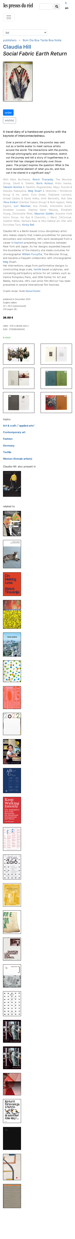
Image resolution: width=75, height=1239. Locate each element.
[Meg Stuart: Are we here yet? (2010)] (13, 1031)
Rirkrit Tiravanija (43, 179)
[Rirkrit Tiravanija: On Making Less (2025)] (13, 583)
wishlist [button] (9, 120)
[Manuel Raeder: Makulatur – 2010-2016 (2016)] (13, 838)
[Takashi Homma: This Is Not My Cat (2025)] (13, 554)
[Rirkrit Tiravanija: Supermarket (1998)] (13, 1195)
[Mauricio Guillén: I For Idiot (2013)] (13, 975)
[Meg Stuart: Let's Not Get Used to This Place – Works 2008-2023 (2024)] (13, 483)
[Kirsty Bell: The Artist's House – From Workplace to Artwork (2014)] (13, 894)
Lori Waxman (22, 206)
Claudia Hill (17, 47)
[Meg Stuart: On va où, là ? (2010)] (13, 1057)
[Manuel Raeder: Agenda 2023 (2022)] (13, 697)
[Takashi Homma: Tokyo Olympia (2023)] (13, 644)
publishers (9, 40)
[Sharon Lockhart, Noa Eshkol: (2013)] (13, 948)
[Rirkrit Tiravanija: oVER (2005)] (13, 1166)
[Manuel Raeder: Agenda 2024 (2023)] (13, 671)
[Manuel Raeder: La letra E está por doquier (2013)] (13, 921)
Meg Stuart (35, 190)
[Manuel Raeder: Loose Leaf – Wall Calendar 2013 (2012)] (13, 1003)
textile (37, 269)
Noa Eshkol (11, 202)
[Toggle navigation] (8, 17)
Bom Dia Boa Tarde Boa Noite (42, 40)
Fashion (8, 438)
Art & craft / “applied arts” (19, 425)
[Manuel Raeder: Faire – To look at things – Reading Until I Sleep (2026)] (13, 523)
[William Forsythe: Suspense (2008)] (13, 1083)
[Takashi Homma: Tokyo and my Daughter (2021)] (13, 751)
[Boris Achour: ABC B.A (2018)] (13, 780)
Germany (9, 445)
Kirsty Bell (28, 224)
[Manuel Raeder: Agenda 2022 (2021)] (13, 723)
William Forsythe (32, 254)
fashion (18, 242)
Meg (5, 261)
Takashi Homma (12, 187)
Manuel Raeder (33, 291)
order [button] (8, 112)
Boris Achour (44, 183)
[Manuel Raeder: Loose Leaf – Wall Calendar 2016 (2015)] (13, 866)
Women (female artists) (17, 458)
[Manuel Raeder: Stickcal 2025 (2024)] (13, 614)
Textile (7, 452)
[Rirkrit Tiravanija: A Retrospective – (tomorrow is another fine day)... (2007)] (13, 1110)
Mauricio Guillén (43, 213)
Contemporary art (14, 432)
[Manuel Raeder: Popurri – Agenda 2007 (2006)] (13, 1138)
